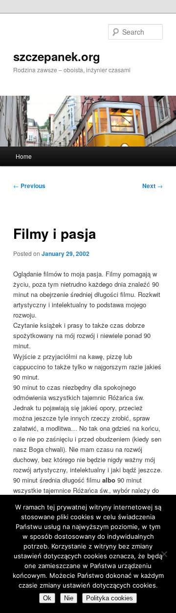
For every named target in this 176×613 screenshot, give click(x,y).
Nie (68, 598)
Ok (47, 598)
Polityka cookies (109, 598)
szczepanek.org (56, 56)
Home (24, 156)
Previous (29, 185)
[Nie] (164, 554)
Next (152, 185)
